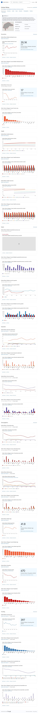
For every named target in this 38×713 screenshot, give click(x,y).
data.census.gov (6, 43)
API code (8, 57)
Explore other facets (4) (5, 135)
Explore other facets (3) (4, 473)
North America (19, 9)
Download (4, 57)
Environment (4, 12)
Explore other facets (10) (5, 590)
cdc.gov (5, 139)
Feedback (33, 2)
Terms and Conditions (29, 711)
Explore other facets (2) (4, 38)
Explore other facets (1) (4, 354)
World (22, 9)
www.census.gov (17, 30)
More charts (35, 34)
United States (14, 9)
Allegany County (5, 9)
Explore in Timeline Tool (13, 57)
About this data (11, 43)
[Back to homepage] (1, 2)
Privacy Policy (35, 711)
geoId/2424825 (35, 7)
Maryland (10, 9)
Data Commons (5, 2)
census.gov (24, 49)
